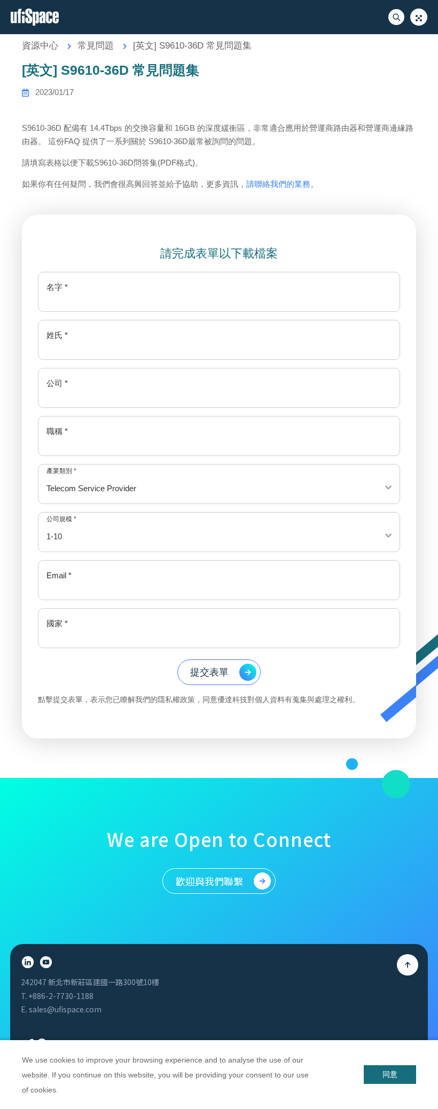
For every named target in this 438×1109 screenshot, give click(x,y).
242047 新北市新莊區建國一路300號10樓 (90, 982)
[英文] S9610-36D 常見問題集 (192, 46)
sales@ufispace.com (65, 1009)
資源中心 (40, 46)
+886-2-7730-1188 (60, 996)
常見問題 (95, 46)
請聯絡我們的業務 (278, 183)
